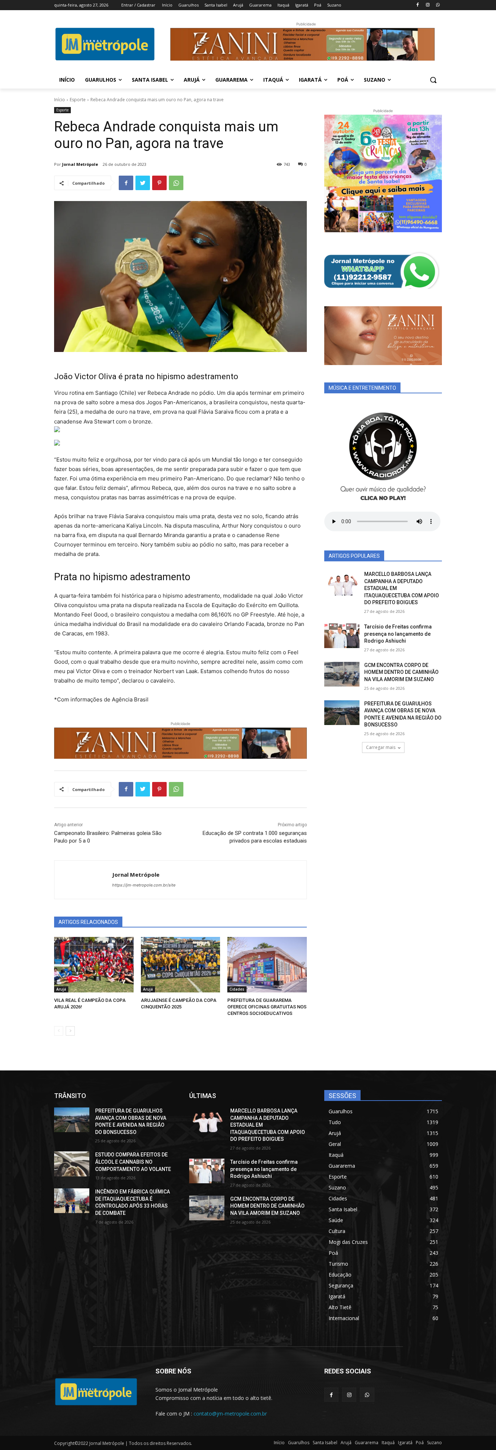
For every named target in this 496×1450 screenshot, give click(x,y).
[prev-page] (58, 1031)
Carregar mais (380, 747)
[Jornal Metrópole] (83, 879)
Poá (420, 1442)
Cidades (236, 989)
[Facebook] (418, 5)
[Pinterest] (159, 183)
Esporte (78, 100)
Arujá (61, 989)
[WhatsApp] (438, 5)
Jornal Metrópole (80, 164)
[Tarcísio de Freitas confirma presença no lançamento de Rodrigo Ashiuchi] (341, 635)
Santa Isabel (325, 1442)
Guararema (366, 1442)
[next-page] (70, 1031)
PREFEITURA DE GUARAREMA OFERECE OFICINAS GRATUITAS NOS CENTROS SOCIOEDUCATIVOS (266, 1007)
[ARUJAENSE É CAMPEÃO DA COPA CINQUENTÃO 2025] (180, 964)
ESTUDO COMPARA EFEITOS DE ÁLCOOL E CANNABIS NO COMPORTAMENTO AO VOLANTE (133, 1162)
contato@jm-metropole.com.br (230, 1413)
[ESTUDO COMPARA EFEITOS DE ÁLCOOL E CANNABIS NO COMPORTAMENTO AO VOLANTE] (71, 1163)
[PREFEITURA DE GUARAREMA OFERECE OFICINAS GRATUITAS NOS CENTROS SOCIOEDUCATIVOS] (267, 964)
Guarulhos (298, 1442)
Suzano (434, 1442)
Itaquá (388, 1442)
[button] (433, 80)
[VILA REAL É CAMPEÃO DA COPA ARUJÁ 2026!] (94, 964)
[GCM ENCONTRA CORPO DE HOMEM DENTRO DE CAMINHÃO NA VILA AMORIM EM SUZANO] (341, 674)
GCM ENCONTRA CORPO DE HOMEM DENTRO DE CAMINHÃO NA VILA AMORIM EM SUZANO (401, 672)
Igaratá (405, 1442)
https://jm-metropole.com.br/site (143, 885)
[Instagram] (427, 5)
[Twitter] (142, 183)
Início (59, 100)
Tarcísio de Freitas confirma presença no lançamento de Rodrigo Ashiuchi (398, 634)
